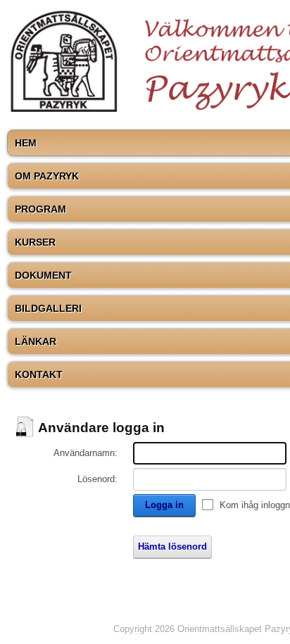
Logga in (164, 505)
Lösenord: (97, 479)
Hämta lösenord (172, 546)
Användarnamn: (85, 453)
